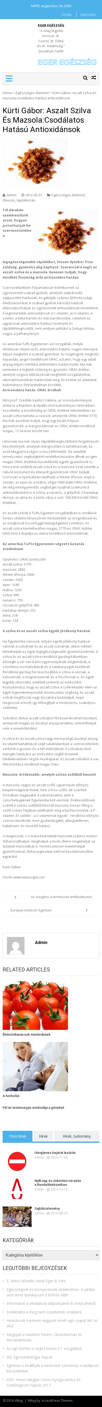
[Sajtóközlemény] (17, 1217)
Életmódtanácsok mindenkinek (26, 1034)
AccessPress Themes (57, 1400)
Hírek (43, 1136)
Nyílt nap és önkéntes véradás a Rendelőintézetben (58, 1183)
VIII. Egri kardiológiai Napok (30, 1357)
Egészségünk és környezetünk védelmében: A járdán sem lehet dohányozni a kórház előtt (51, 1292)
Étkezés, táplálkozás (19, 200)
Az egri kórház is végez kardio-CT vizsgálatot (44, 1348)
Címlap (66, 14)
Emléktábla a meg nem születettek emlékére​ (44, 1312)
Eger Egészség (51, 25)
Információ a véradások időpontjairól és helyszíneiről (51, 1303)
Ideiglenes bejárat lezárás (55, 1153)
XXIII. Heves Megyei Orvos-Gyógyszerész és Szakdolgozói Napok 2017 (44, 1382)
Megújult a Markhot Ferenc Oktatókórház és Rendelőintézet (44, 1337)
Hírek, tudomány (77, 1136)
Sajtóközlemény (47, 1208)
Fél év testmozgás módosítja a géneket (33, 1108)
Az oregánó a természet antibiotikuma (61, 896)
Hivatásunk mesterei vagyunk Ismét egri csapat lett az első (52, 1323)
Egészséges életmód (32, 92)
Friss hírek (17, 1136)
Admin (11, 195)
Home (7, 92)
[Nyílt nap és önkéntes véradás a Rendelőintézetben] (17, 1189)
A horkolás (11, 1096)
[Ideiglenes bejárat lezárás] (17, 1161)
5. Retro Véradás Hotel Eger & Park (36, 1280)
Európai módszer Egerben (31, 910)
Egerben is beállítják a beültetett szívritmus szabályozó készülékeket (53, 1368)
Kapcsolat (88, 14)
